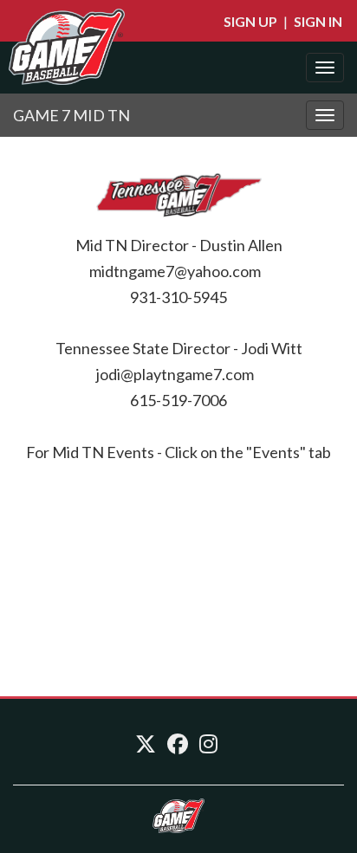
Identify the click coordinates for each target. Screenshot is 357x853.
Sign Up (250, 21)
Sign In (318, 21)
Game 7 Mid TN (71, 115)
